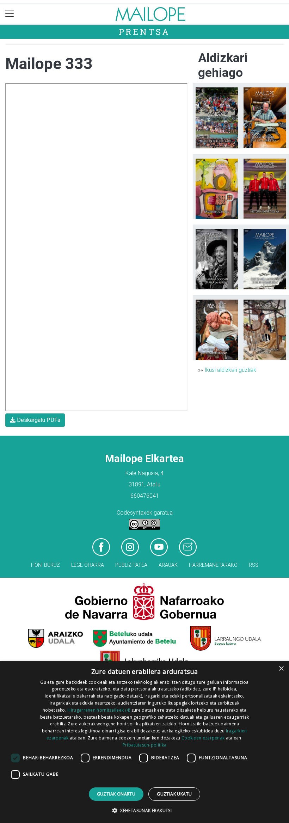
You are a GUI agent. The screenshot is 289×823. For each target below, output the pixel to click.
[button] (144, 810)
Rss (253, 565)
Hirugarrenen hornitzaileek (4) (98, 710)
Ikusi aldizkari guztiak (230, 370)
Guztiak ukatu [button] (174, 794)
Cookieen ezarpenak (203, 738)
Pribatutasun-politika (144, 745)
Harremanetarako (213, 565)
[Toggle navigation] (9, 14)
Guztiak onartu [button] (116, 794)
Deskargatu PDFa (38, 420)
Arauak (168, 565)
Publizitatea (131, 565)
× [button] (281, 668)
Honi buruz (45, 565)
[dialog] (144, 742)
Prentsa (145, 31)
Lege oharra (87, 565)
